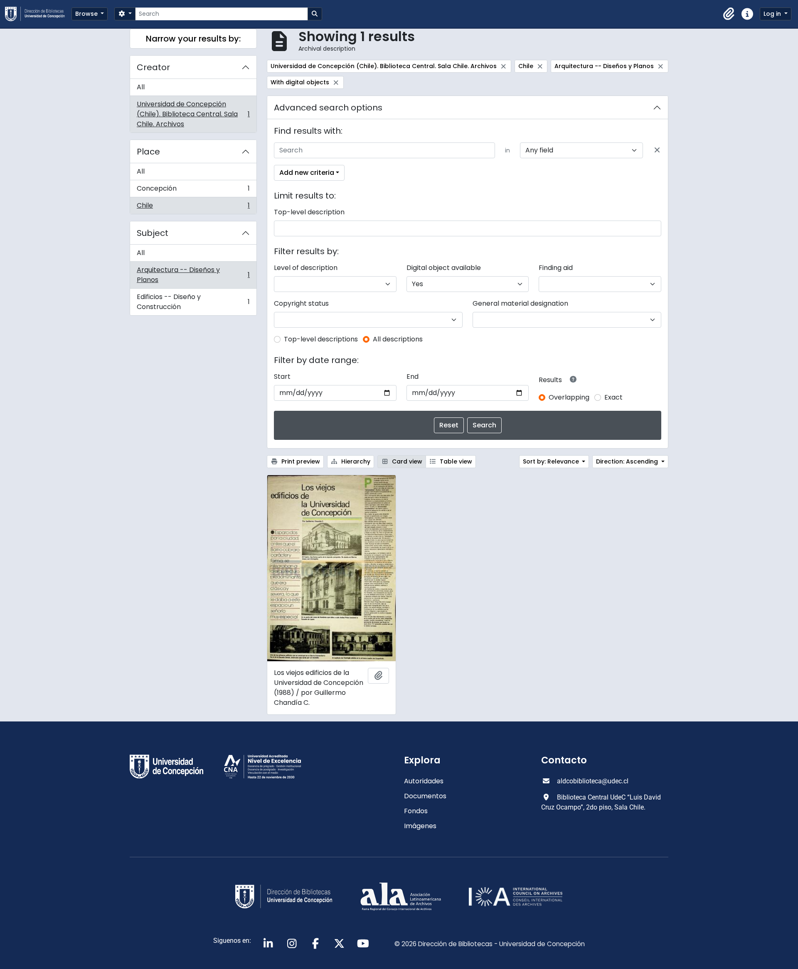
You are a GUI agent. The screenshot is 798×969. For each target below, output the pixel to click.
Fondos (416, 811)
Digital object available (443, 267)
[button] (729, 14)
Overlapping (569, 397)
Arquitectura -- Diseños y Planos (193, 275)
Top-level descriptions (321, 339)
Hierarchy (355, 461)
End (412, 376)
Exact (613, 397)
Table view (455, 461)
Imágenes (420, 826)
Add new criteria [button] (306, 172)
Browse (87, 14)
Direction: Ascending (628, 461)
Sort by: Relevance (552, 461)
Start (282, 376)
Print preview (300, 461)
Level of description (305, 267)
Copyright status (301, 303)
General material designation (520, 303)
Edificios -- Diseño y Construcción (193, 302)
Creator (153, 67)
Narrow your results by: (193, 38)
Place (148, 151)
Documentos (425, 796)
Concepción (193, 190)
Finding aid (556, 267)
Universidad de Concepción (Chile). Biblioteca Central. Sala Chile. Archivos (193, 114)
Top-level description (309, 212)
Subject (152, 233)
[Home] (38, 14)
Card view (406, 461)
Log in (773, 14)
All (141, 87)
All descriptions (398, 339)
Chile (193, 207)
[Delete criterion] (657, 150)
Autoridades (423, 781)
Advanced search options (328, 107)
